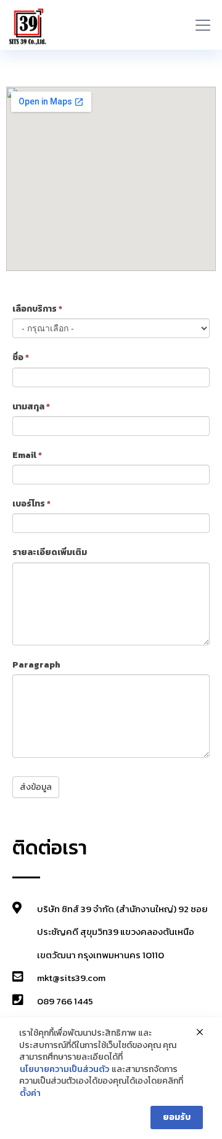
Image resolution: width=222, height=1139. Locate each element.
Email (27, 455)
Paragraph (36, 664)
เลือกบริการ (37, 308)
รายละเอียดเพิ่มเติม (49, 552)
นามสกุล (31, 406)
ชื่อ (20, 357)
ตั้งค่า (30, 1093)
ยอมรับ (177, 1117)
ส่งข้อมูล (36, 787)
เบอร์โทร (31, 503)
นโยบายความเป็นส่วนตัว (64, 1069)
